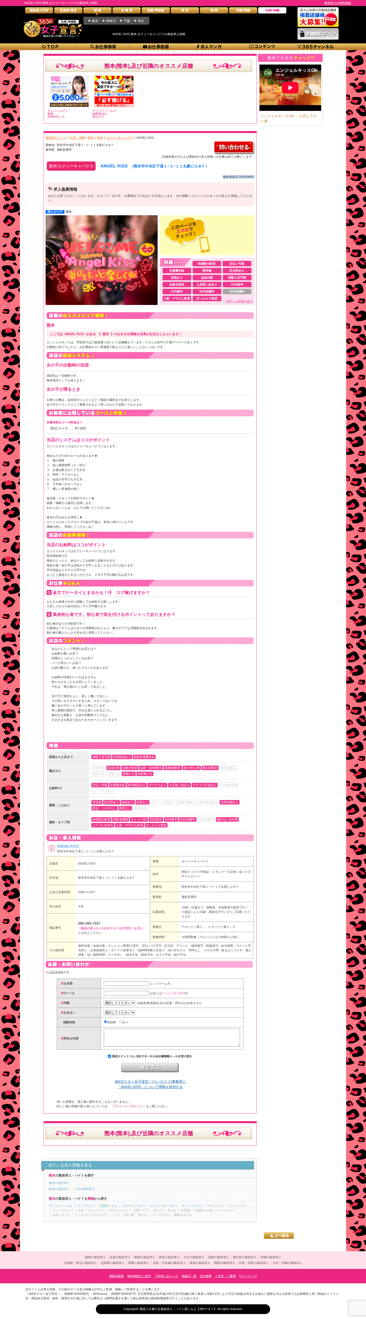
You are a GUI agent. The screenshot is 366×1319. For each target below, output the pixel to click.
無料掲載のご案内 (139, 1276)
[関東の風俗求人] (97, 11)
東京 (95, 21)
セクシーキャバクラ (195, 861)
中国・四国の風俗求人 (254, 1263)
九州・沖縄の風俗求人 (287, 1263)
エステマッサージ (134, 1206)
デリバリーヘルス (61, 1206)
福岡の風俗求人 (95, 1257)
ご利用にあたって (166, 1276)
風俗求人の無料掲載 (337, 3)
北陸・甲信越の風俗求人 (169, 1263)
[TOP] (50, 46)
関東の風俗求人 (138, 1263)
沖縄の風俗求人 (270, 1257)
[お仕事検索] (103, 46)
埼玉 (141, 21)
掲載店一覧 (189, 1276)
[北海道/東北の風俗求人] (68, 11)
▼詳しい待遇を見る (239, 301)
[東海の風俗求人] (185, 11)
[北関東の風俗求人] (127, 11)
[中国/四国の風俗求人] (243, 11)
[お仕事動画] (156, 46)
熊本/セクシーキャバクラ (71, 166)
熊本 (69, 212)
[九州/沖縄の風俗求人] (272, 11)
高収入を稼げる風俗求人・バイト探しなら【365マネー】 (178, 1309)
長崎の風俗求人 (144, 1257)
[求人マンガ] (209, 46)
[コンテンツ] (262, 46)
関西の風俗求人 (224, 1263)
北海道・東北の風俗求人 (80, 1263)
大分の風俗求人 (193, 1257)
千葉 (126, 21)
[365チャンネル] (315, 46)
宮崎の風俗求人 (218, 1257)
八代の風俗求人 (84, 1189)
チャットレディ (192, 1206)
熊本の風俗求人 (59, 1183)
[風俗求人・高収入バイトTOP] (39, 11)
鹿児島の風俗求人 (245, 1257)
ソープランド (86, 1206)
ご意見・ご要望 (225, 1276)
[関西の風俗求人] (214, 11)
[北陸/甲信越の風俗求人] (156, 11)
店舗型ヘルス (109, 1206)
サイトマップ (248, 1276)
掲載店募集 (116, 1276)
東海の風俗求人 (199, 1263)
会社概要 (206, 1276)
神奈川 (111, 21)
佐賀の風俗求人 (120, 1257)
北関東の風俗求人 (112, 1263)
